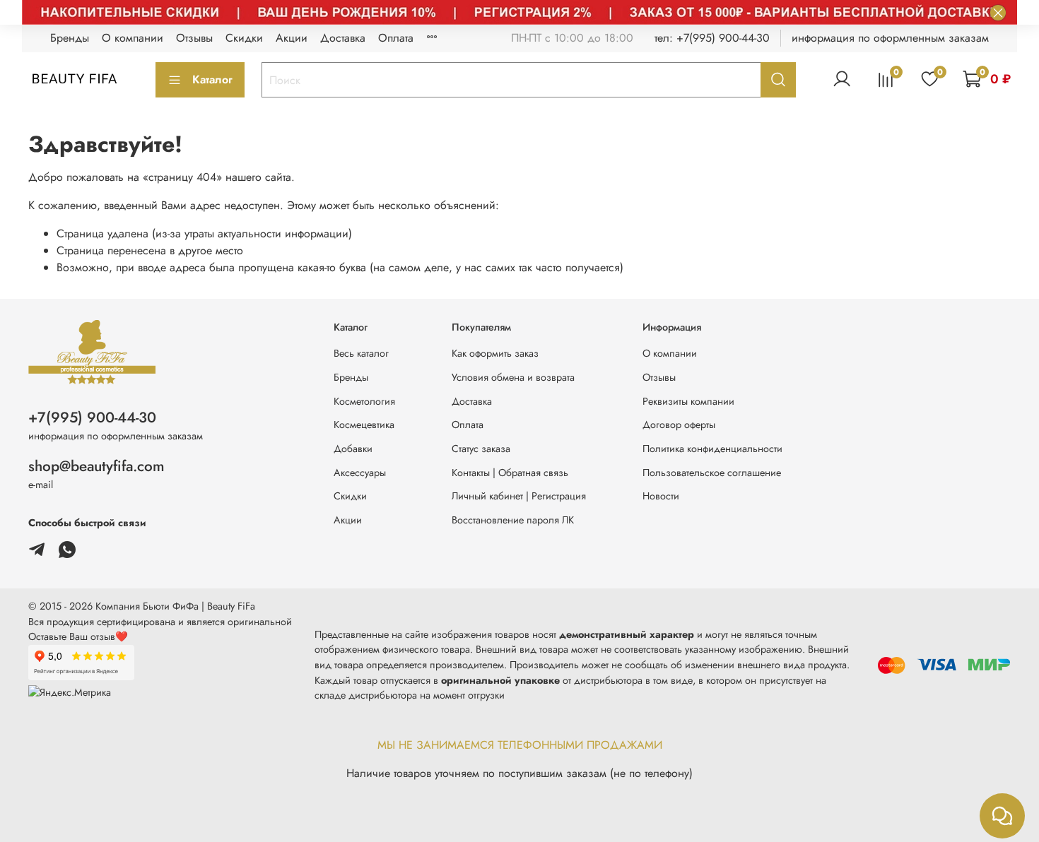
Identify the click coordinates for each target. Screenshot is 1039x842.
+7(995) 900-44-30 (92, 417)
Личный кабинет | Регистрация (519, 496)
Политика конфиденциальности (712, 448)
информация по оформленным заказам (890, 38)
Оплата (395, 38)
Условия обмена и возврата (513, 377)
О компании (132, 38)
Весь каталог (361, 353)
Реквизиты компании (688, 401)
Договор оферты (678, 424)
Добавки (353, 448)
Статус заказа (481, 448)
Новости (660, 496)
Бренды (69, 38)
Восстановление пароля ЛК (513, 520)
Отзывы (194, 38)
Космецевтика (364, 424)
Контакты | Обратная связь (510, 473)
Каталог (212, 79)
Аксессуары (360, 473)
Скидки (244, 38)
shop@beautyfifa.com (96, 466)
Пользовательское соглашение (711, 473)
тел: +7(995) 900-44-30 (712, 38)
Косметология (364, 401)
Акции (291, 38)
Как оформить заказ (495, 353)
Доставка (342, 38)
